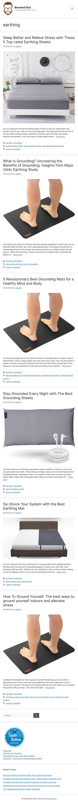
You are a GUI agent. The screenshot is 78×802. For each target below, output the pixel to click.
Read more (60, 137)
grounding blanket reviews (53, 146)
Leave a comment (13, 149)
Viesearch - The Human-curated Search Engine (22, 759)
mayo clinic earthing (14, 264)
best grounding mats (31, 375)
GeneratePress (51, 799)
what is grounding (30, 264)
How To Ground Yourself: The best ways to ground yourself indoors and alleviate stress (38, 600)
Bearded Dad (23, 7)
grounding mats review (50, 375)
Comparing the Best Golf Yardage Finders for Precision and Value (29, 782)
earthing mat (26, 582)
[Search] (36, 715)
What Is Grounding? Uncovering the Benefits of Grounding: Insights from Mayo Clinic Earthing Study (38, 165)
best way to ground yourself (17, 697)
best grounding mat (14, 375)
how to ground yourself (39, 697)
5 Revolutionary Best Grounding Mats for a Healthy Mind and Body (38, 281)
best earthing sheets (14, 146)
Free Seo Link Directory (12, 753)
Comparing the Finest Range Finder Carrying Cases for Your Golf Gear (31, 786)
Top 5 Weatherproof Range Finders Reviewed (21, 789)
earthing (9, 143)
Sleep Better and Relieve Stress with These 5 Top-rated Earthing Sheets (39, 39)
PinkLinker (7, 751)
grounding (18, 143)
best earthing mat (13, 582)
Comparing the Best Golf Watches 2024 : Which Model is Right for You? (32, 779)
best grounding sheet (32, 146)
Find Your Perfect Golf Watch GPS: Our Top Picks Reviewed (27, 775)
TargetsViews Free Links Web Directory (19, 756)
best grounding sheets (15, 489)
